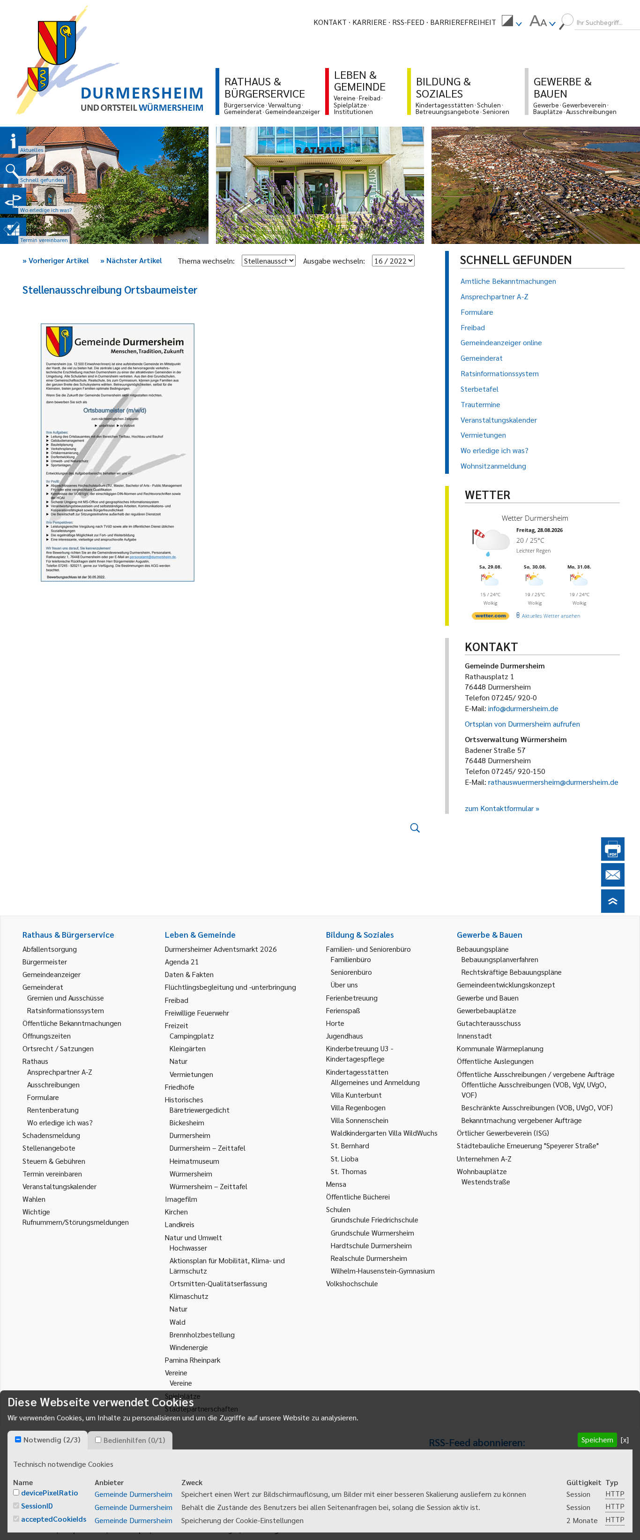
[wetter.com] (490, 617)
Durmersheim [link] (190, 1135)
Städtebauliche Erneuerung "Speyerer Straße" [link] (528, 1145)
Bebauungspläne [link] (483, 949)
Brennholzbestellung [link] (202, 1334)
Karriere (369, 22)
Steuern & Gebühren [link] (53, 1161)
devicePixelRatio (49, 1492)
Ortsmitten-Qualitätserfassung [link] (218, 1283)
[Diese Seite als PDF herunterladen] (613, 858)
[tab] (47, 1440)
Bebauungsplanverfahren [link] (499, 959)
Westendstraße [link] (485, 1181)
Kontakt (330, 22)
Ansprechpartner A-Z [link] (59, 1072)
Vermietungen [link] (191, 1074)
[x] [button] (625, 1439)
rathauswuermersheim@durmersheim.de (553, 782)
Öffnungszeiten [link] (46, 1035)
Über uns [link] (344, 984)
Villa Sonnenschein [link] (359, 1120)
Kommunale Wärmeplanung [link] (500, 1048)
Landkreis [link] (179, 1224)
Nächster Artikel (131, 260)
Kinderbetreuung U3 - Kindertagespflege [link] (359, 1053)
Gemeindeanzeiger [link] (51, 974)
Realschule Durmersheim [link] (369, 1258)
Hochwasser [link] (188, 1247)
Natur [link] (178, 1061)
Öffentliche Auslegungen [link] (495, 1061)
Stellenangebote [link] (48, 1148)
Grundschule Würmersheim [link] (372, 1232)
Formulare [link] (43, 1097)
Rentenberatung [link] (53, 1110)
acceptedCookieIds (53, 1519)
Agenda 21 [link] (182, 961)
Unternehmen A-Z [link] (484, 1158)
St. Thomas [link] (349, 1171)
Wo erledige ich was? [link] (60, 1122)
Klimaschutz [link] (189, 1296)
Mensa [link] (336, 1184)
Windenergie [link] (189, 1347)
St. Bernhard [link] (350, 1145)
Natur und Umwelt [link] (193, 1237)
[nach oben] (613, 910)
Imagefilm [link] (181, 1199)
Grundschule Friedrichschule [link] (374, 1219)
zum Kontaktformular (499, 808)
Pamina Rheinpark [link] (192, 1360)
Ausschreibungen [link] (53, 1084)
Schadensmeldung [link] (51, 1135)
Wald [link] (178, 1322)
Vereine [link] (181, 1383)
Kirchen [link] (176, 1211)
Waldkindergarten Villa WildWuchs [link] (384, 1133)
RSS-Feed (408, 22)
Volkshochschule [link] (352, 1283)
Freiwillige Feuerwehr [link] (197, 1012)
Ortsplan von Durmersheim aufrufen (522, 723)
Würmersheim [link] (191, 1173)
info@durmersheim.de (523, 708)
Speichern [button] (597, 1439)
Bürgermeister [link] (44, 961)
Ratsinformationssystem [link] (65, 1010)
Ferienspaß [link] (343, 1010)
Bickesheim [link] (187, 1122)
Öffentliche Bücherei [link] (358, 1196)
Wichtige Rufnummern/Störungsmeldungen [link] (75, 1216)
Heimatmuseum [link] (194, 1161)
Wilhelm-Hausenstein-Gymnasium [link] (383, 1270)
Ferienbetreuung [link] (352, 997)
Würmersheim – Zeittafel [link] (208, 1186)
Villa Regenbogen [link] (358, 1107)
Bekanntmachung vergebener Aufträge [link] (521, 1120)
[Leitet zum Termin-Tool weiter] (13, 231)
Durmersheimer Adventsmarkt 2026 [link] (221, 949)
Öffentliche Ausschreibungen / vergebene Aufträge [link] (536, 1074)
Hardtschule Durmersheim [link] (371, 1245)
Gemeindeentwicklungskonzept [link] (506, 984)
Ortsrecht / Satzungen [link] (58, 1048)
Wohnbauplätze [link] (482, 1171)
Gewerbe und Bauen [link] (488, 997)
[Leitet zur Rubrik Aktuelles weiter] (13, 141)
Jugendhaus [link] (344, 1035)
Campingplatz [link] (192, 1035)
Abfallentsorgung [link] (49, 949)
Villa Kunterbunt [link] (356, 1095)
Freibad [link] (176, 1000)
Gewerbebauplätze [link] (486, 1010)
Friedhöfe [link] (179, 1087)
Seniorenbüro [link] (351, 972)
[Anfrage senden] (613, 883)
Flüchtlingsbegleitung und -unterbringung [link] (230, 987)
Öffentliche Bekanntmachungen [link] (71, 1023)
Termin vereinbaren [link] (52, 1173)
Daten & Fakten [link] (189, 974)
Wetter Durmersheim (535, 518)
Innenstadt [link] (474, 1035)
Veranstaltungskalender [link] (59, 1186)
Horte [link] (335, 1023)
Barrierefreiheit (463, 22)
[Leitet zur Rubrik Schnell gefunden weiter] (13, 171)
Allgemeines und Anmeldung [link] (375, 1082)
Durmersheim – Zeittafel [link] (208, 1148)
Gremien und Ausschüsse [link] (65, 997)
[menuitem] (511, 22)
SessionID (37, 1505)
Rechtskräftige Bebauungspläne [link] (511, 972)
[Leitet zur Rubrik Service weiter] (13, 201)
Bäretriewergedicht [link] (200, 1110)
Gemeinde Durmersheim (133, 1494)
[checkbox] (18, 1439)
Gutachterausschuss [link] (489, 1023)
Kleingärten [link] (188, 1048)
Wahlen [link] (33, 1199)
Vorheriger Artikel (55, 260)
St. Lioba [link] (344, 1158)
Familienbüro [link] (351, 959)
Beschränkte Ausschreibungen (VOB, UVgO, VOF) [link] (537, 1107)
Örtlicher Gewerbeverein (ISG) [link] (503, 1133)
